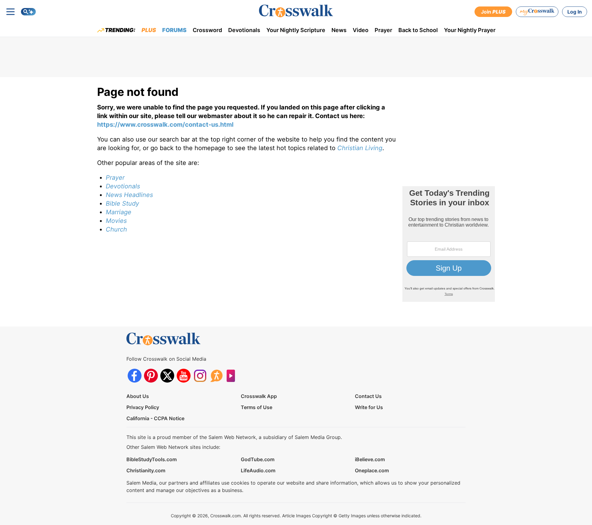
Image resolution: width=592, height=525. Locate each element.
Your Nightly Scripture (295, 30)
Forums (174, 30)
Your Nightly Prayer (469, 30)
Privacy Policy (142, 407)
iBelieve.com (370, 459)
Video (360, 30)
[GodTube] (233, 376)
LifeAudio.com (258, 470)
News (339, 30)
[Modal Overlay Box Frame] (448, 244)
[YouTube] (184, 376)
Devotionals (244, 30)
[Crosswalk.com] (296, 11)
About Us (137, 396)
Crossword (207, 30)
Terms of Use (256, 407)
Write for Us (369, 407)
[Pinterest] (151, 376)
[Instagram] (200, 376)
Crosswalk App (259, 396)
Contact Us (368, 396)
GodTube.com (257, 459)
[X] (167, 376)
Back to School (418, 30)
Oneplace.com (372, 470)
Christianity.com (145, 470)
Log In (574, 12)
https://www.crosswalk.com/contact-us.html (165, 124)
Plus (149, 30)
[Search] (28, 12)
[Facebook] (135, 376)
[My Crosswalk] (537, 11)
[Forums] (216, 376)
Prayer (383, 30)
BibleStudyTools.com (151, 459)
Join (493, 12)
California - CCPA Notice (155, 418)
